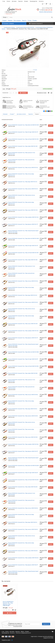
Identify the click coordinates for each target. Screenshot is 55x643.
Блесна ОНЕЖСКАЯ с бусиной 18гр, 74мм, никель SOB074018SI (23, 415)
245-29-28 (46, 10)
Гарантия (20, 1)
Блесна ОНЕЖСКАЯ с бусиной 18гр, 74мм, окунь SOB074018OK (23, 437)
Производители (33, 1)
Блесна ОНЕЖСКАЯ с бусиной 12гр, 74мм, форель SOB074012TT (23, 224)
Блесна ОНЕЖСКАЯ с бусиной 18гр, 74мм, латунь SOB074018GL (23, 394)
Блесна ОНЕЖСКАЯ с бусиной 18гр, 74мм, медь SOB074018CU (22, 408)
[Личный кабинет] (51, 4)
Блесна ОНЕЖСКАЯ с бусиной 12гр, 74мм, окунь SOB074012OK (23, 210)
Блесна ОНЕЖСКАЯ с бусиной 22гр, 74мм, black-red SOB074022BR (23, 465)
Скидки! (4, 20)
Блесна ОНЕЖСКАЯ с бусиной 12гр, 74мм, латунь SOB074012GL (23, 167)
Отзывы (34, 20)
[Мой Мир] (47, 111)
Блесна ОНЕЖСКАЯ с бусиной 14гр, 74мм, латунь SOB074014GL (23, 281)
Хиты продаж (17, 20)
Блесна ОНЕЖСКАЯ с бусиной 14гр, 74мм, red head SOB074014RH (23, 252)
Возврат (26, 1)
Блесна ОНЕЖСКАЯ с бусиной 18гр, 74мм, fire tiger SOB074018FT (23, 359)
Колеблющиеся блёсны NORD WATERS (25, 27)
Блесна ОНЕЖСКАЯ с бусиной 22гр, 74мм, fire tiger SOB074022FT (23, 472)
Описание (5, 114)
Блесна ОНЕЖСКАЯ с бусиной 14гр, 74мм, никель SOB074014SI (23, 302)
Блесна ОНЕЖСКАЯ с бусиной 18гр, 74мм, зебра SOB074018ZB (22, 373)
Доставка (14, 1)
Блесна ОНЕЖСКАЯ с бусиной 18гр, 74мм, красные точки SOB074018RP (8, 603)
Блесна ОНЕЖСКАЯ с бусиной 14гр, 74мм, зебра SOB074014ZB (22, 259)
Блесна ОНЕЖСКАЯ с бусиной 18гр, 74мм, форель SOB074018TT (23, 451)
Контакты (41, 1)
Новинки (10, 20)
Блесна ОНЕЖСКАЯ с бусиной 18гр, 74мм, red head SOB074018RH (23, 366)
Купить (24, 92)
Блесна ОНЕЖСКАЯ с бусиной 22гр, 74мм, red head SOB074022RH (23, 479)
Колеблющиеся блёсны (9, 27)
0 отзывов (35, 69)
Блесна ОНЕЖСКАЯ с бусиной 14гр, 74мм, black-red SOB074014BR (23, 238)
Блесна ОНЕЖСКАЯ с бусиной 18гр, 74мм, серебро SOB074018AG (23, 444)
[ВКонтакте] (44, 111)
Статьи (29, 20)
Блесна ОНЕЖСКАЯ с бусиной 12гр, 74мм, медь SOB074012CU (22, 181)
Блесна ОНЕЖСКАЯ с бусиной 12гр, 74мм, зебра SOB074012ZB (22, 146)
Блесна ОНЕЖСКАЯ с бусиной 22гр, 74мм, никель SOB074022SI (23, 529)
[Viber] (50, 111)
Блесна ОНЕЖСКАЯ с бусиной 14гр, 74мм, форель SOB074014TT (23, 337)
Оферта (22, 631)
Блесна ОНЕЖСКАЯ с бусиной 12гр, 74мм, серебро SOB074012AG (23, 217)
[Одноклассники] (45, 111)
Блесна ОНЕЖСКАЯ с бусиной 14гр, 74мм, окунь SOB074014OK (23, 323)
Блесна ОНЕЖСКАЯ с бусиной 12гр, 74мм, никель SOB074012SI (23, 188)
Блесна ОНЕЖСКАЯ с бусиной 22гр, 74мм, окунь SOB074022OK (23, 550)
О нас (3, 1)
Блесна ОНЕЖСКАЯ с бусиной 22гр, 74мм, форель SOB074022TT (23, 564)
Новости (24, 20)
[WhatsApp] (51, 111)
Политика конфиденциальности (23, 632)
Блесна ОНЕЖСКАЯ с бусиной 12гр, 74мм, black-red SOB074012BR (23, 125)
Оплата (8, 1)
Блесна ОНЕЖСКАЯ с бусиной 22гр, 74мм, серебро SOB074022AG (23, 557)
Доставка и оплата (21, 114)
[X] (48, 111)
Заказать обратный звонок (45, 11)
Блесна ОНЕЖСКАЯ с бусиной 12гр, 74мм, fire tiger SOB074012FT (23, 132)
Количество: (5, 92)
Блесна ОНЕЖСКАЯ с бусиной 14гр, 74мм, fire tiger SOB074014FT (23, 245)
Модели (37, 114)
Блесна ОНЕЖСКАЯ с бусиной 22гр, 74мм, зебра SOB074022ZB (22, 486)
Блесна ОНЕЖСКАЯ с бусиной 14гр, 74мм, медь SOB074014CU (22, 295)
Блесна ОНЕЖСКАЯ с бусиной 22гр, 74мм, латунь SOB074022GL (23, 508)
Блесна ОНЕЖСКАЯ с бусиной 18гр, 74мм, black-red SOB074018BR (23, 352)
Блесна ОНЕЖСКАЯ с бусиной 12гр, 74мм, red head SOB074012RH (23, 139)
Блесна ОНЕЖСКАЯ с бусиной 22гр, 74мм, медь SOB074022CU (22, 522)
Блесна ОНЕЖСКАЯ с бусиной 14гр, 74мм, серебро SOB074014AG (23, 330)
